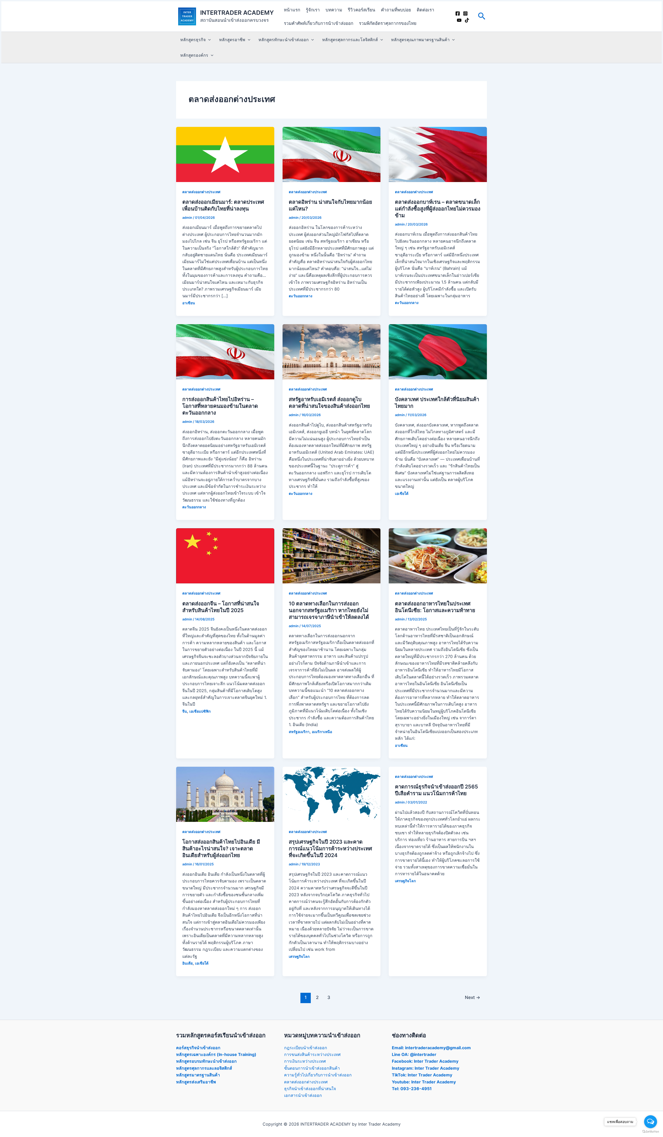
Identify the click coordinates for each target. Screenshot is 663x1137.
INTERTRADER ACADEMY (237, 12)
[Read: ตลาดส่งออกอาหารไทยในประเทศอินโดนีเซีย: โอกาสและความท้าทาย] (438, 555)
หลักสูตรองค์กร (194, 55)
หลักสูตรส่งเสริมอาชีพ (196, 1081)
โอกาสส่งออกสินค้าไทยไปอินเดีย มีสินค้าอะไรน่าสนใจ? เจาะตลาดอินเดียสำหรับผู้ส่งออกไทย (221, 848)
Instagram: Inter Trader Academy (425, 1068)
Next (472, 997)
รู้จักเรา (313, 9)
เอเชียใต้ (401, 493)
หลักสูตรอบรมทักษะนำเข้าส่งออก (206, 1061)
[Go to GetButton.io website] (650, 1131)
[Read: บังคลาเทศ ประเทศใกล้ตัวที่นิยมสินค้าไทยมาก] (438, 351)
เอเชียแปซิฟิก (200, 711)
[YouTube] (459, 20)
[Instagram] (465, 13)
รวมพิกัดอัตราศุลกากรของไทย (387, 23)
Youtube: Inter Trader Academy (424, 1081)
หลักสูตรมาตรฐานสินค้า (198, 1074)
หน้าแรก (292, 9)
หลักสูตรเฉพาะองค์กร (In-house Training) (216, 1054)
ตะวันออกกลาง (300, 296)
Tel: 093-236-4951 (412, 1088)
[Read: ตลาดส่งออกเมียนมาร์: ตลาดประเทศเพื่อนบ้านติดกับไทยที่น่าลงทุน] (225, 154)
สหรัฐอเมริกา (299, 731)
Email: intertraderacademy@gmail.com (431, 1047)
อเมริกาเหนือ (322, 731)
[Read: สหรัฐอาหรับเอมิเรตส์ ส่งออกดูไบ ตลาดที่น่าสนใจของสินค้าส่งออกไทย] (332, 351)
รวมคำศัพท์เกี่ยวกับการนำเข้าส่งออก (318, 23)
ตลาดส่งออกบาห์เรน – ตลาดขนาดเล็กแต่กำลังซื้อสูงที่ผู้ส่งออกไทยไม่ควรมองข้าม (437, 209)
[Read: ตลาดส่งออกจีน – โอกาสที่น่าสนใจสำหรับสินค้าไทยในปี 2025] (225, 555)
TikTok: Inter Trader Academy (422, 1074)
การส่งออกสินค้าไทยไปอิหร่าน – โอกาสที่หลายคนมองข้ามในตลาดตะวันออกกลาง (220, 406)
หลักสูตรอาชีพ (232, 39)
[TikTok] (467, 20)
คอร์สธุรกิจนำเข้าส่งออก (198, 1047)
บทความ (334, 9)
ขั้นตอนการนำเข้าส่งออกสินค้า (312, 1068)
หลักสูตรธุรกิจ (193, 39)
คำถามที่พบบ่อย (396, 9)
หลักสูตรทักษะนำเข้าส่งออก (283, 39)
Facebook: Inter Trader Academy (425, 1061)
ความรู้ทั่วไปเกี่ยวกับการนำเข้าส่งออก (318, 1074)
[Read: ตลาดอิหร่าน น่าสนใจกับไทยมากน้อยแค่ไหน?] (332, 154)
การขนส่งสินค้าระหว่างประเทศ (312, 1054)
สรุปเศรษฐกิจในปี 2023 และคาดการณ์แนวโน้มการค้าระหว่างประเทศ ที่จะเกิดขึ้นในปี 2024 (330, 848)
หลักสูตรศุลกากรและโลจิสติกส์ (350, 39)
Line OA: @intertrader (414, 1054)
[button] (482, 16)
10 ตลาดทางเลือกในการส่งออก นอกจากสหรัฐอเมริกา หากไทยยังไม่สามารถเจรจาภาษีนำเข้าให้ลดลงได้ (329, 610)
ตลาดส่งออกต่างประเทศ (201, 192)
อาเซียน (188, 303)
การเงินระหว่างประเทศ (305, 1061)
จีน (184, 711)
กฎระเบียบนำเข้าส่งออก (305, 1047)
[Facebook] (457, 13)
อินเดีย (187, 963)
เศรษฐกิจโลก (299, 956)
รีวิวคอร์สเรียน (361, 9)
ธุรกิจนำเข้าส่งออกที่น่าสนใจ (310, 1088)
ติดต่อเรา (425, 9)
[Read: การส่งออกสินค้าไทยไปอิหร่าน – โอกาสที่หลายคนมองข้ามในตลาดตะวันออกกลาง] (225, 351)
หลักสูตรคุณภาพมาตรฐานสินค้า (420, 39)
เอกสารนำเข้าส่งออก (303, 1095)
